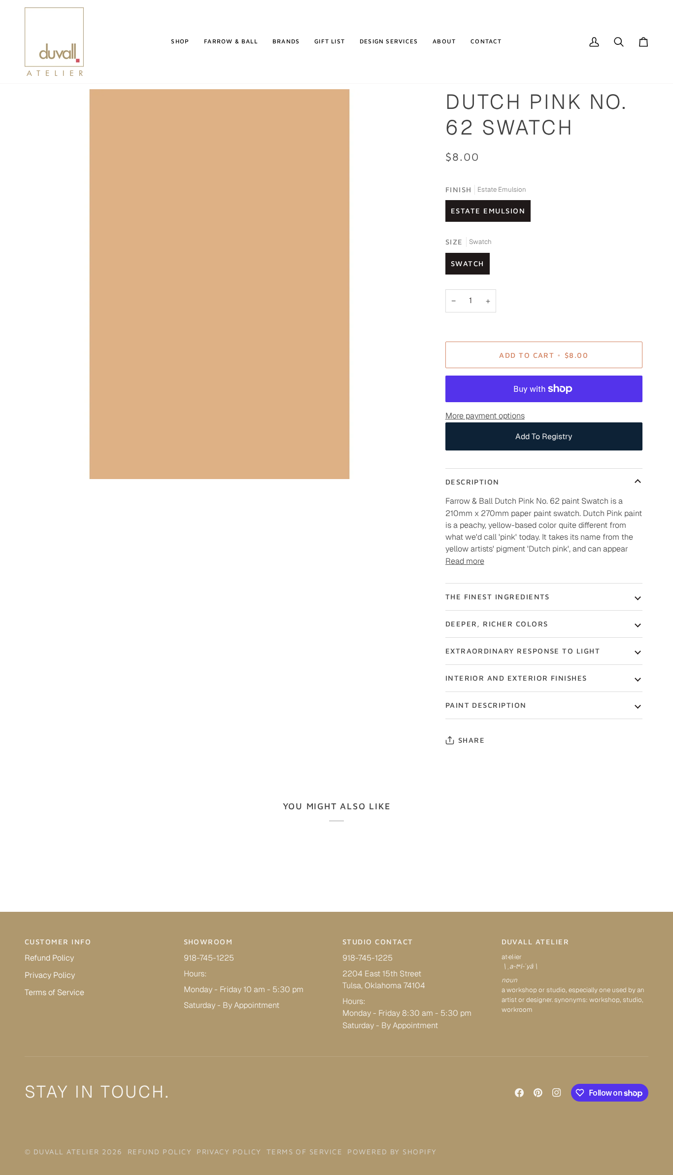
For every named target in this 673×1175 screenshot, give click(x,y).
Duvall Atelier (67, 1151)
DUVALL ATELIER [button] (536, 941)
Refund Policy (49, 958)
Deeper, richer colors (496, 624)
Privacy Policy (50, 975)
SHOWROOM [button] (208, 941)
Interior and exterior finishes (516, 678)
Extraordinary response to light (523, 651)
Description (472, 482)
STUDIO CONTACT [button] (377, 941)
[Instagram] (556, 1092)
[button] (180, 41)
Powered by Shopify (392, 1151)
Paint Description (486, 705)
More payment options (485, 416)
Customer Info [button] (58, 941)
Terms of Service (54, 992)
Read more (464, 561)
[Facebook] (519, 1092)
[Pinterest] (538, 1092)
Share (471, 740)
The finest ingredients (497, 596)
